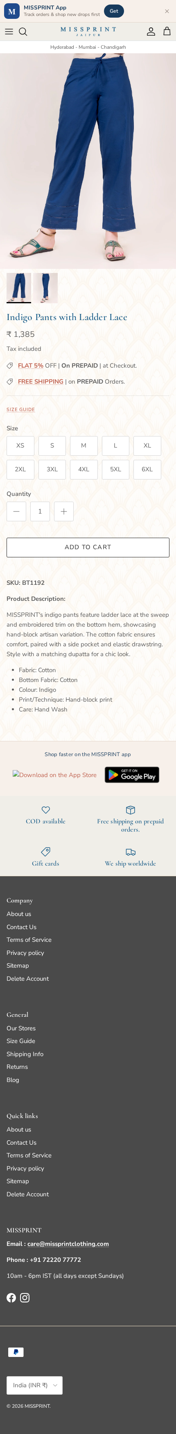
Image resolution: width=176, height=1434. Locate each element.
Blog (13, 1080)
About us (19, 914)
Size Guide (21, 410)
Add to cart (88, 547)
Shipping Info (25, 1054)
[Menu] (9, 32)
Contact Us (21, 927)
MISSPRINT (37, 1406)
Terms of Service (29, 940)
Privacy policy (25, 953)
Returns (17, 1067)
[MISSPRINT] (88, 31)
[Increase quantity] (64, 511)
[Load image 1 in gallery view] (88, 161)
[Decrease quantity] (16, 511)
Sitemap (18, 965)
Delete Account (28, 979)
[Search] (27, 32)
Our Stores (21, 1028)
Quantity (19, 494)
